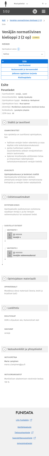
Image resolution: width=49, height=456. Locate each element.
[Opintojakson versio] (18, 49)
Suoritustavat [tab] (24, 65)
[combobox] (23, 54)
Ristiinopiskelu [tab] (24, 77)
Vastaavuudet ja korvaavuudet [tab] (24, 69)
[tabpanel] (24, 240)
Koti (3, 20)
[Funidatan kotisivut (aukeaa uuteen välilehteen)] (24, 412)
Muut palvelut (19, 4)
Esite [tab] (24, 61)
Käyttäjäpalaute (24, 427)
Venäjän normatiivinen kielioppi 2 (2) (26, 20)
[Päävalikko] (43, 11)
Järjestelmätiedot (24, 443)
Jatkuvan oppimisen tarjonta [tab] (24, 73)
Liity (22, 420)
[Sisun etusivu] (6, 11)
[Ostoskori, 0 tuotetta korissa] (35, 11)
